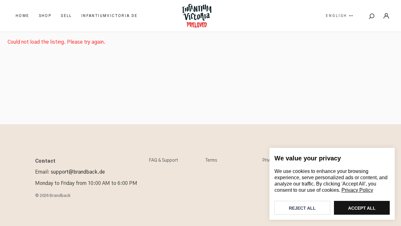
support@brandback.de (78, 172)
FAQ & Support (163, 160)
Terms (211, 160)
